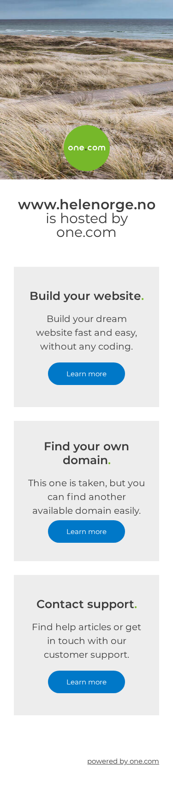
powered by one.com (123, 761)
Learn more (86, 373)
